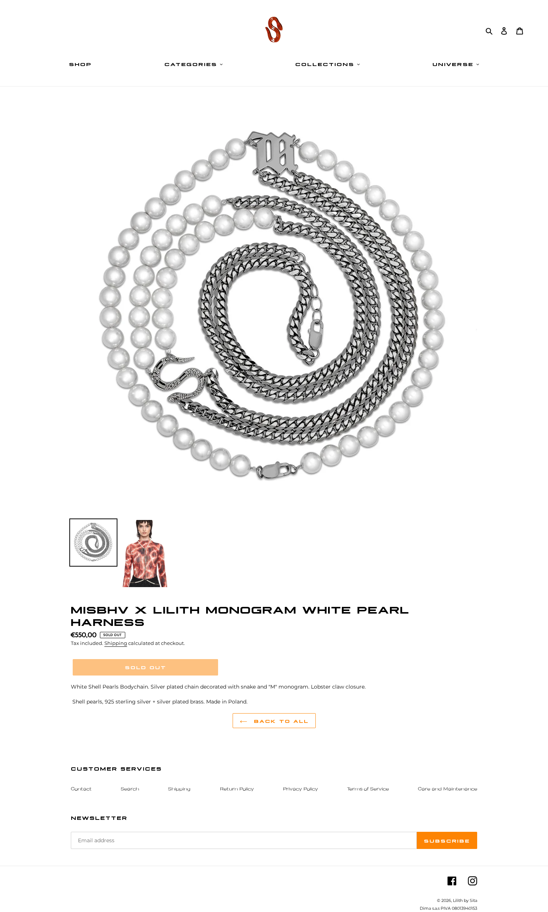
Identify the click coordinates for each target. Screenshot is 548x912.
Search (130, 789)
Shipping (115, 643)
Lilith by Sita (465, 900)
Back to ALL (280, 720)
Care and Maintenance (447, 789)
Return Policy (237, 789)
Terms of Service (368, 789)
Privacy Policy (300, 789)
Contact (81, 789)
